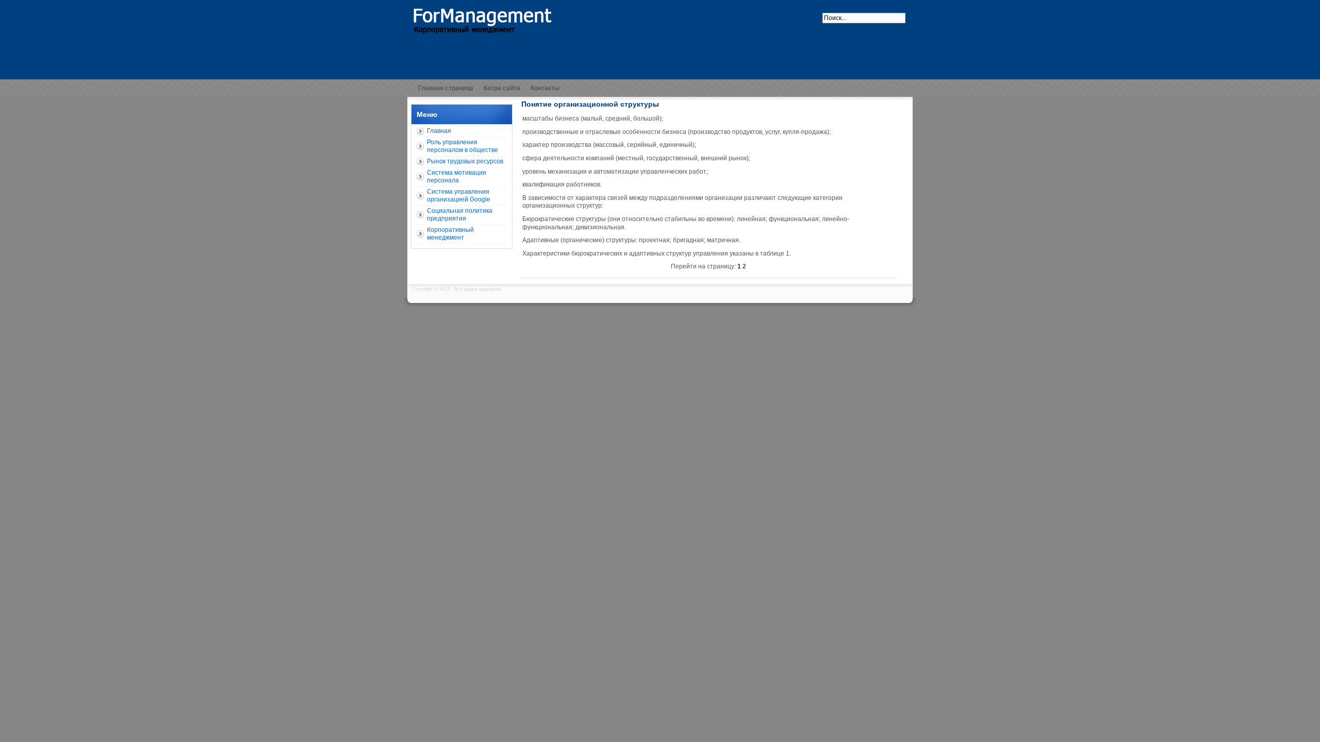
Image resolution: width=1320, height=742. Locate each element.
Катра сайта (502, 88)
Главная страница (445, 88)
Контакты (545, 88)
